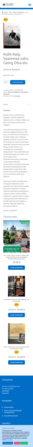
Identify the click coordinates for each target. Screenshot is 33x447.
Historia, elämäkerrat (18, 12)
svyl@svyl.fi (5, 391)
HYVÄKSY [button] (24, 443)
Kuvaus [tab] (5, 104)
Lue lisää (10, 439)
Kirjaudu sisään (9, 407)
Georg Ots (17, 96)
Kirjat (10, 12)
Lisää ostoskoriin (17, 82)
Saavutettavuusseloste (11, 415)
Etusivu (6, 12)
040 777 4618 (9, 388)
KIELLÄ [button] (17, 443)
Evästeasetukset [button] (8, 443)
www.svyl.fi (5, 393)
